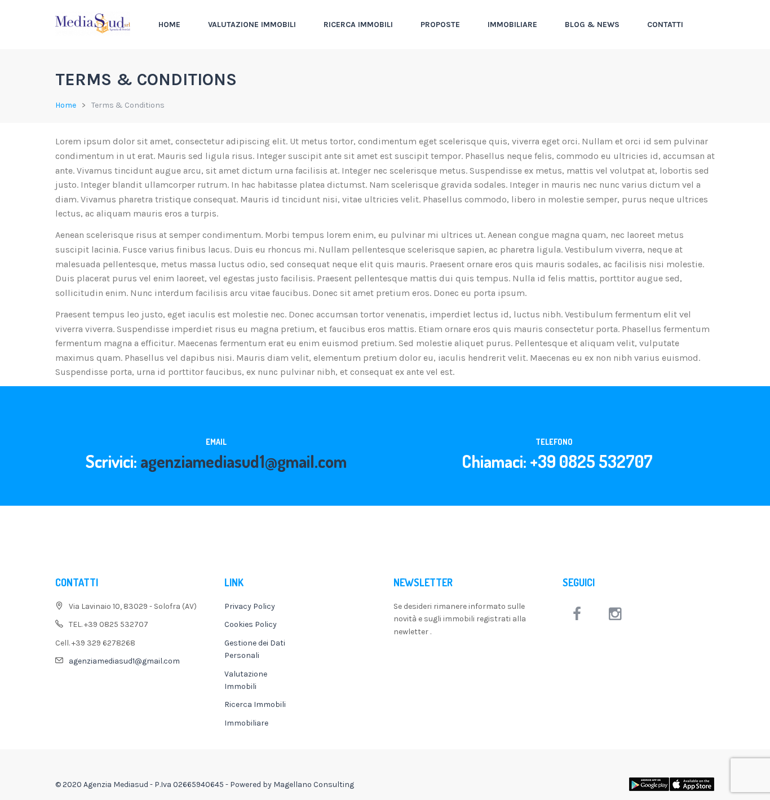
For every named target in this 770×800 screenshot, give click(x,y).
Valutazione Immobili (252, 24)
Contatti (665, 24)
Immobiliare (512, 24)
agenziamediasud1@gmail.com (243, 461)
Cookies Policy (250, 624)
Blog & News (592, 24)
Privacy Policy (249, 606)
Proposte (440, 24)
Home (169, 24)
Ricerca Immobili (358, 24)
